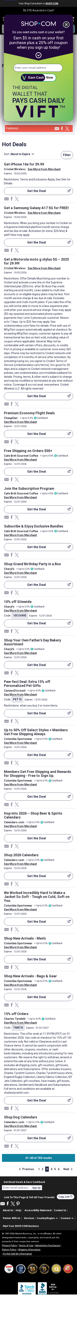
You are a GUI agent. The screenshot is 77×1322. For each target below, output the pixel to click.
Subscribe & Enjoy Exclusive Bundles (33, 526)
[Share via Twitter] (67, 128)
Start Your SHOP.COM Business (21, 1226)
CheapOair (11, 418)
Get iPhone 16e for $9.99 (24, 164)
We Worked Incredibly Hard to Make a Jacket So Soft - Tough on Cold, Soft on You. (36, 897)
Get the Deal (25, 192)
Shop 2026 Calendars (21, 855)
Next (68, 1169)
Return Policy (9, 1249)
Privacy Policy (9, 1245)
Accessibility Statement (38, 1210)
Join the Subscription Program (29, 488)
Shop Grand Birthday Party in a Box (32, 564)
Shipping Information (29, 1249)
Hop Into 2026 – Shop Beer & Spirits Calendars (33, 815)
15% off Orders (16, 1014)
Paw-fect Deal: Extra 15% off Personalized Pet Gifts (27, 684)
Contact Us (60, 1210)
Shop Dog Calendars (20, 1117)
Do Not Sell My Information (17, 1253)
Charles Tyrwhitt (14, 1018)
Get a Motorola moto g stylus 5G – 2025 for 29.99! (36, 261)
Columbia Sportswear (18, 738)
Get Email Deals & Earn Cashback (24, 1182)
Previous (26, 1169)
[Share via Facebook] (62, 128)
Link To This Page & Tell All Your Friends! (29, 1197)
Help (18, 1210)
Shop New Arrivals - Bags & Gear (30, 976)
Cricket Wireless (15, 169)
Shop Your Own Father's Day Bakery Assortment (32, 642)
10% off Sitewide (18, 602)
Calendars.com (14, 822)
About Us (8, 1210)
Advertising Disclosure (47, 1245)
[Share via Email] (57, 129)
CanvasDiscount (14, 690)
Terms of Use (26, 1245)
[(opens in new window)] (48, 1289)
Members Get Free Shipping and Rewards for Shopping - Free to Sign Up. (37, 774)
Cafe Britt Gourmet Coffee (21, 455)
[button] (47, 1218)
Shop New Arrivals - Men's (25, 938)
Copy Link (65, 1196)
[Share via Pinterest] (18, 1204)
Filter (67, 155)
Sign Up (36, 1188)
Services (29, 1218)
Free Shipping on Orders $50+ (28, 451)
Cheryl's (9, 569)
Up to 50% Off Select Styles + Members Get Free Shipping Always (36, 732)
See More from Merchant (44, 169)
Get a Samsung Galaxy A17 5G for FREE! (36, 208)
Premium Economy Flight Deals (29, 413)
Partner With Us (11, 1218)
